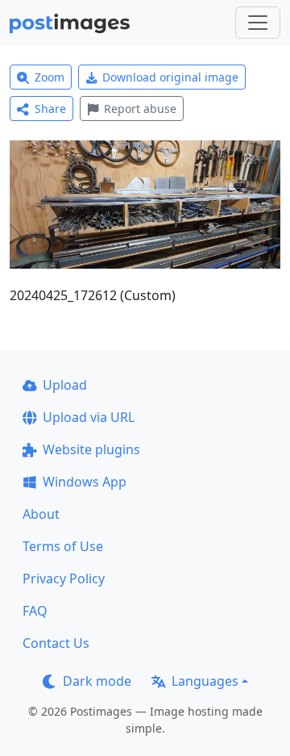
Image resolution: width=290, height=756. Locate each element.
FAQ (35, 611)
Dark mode (97, 681)
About (41, 514)
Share (50, 108)
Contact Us (56, 643)
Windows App (84, 482)
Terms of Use (63, 546)
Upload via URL (89, 417)
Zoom (49, 77)
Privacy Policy (64, 578)
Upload (65, 385)
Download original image (170, 77)
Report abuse (140, 108)
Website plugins (91, 449)
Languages (205, 681)
